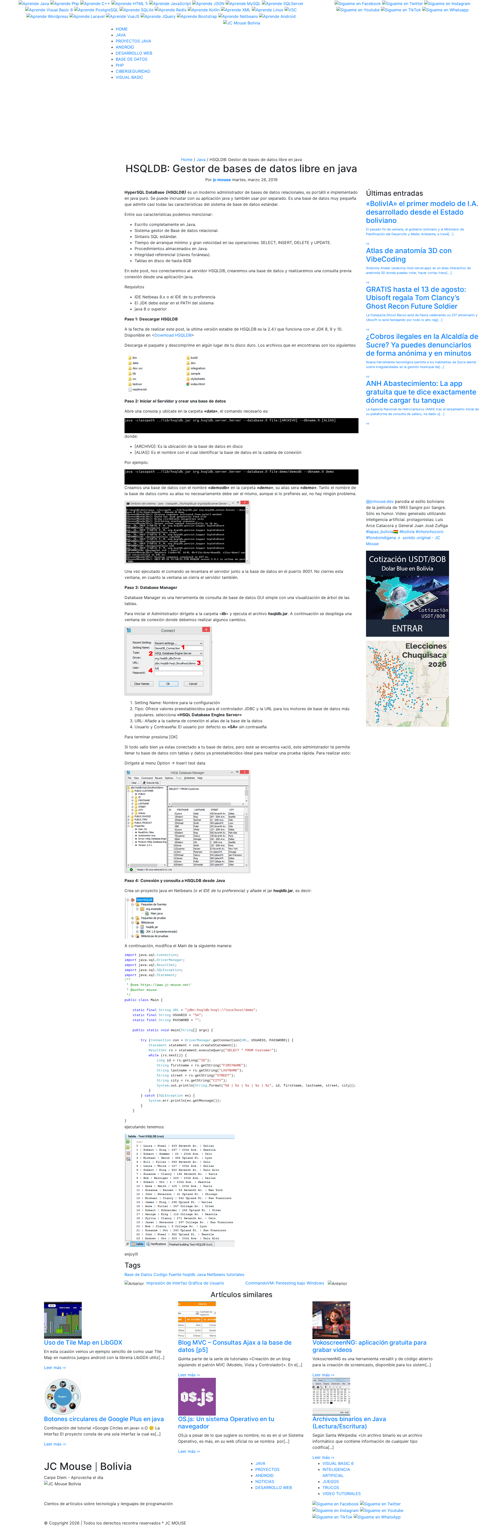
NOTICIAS (264, 1481)
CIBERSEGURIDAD (133, 71)
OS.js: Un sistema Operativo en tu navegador (226, 1422)
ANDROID (125, 47)
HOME (122, 28)
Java (201, 159)
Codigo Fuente (167, 1274)
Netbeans (216, 1274)
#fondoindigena (381, 537)
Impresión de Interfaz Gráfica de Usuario (185, 1283)
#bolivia (407, 531)
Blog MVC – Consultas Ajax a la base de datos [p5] (235, 1346)
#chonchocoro (430, 531)
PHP (120, 65)
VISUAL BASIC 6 (338, 1463)
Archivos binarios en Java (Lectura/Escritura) (349, 1422)
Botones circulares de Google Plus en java (104, 1419)
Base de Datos (138, 1274)
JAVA (121, 34)
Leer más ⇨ (55, 1367)
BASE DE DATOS (131, 59)
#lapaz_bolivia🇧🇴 (382, 531)
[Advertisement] (241, 119)
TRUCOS (331, 1487)
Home (186, 159)
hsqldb (189, 1274)
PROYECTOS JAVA (133, 41)
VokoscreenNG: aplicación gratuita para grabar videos (369, 1346)
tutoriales (235, 1274)
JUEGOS (331, 1481)
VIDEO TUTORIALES (342, 1493)
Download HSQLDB (172, 335)
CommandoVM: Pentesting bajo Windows (284, 1283)
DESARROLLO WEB (134, 53)
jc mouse (222, 179)
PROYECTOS (267, 1469)
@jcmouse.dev (380, 501)
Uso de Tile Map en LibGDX (83, 1342)
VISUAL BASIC (129, 77)
